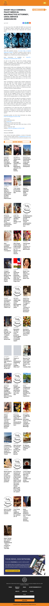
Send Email (9, 121)
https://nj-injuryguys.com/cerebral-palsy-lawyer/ (17, 58)
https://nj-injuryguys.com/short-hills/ (12, 116)
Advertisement (33, 587)
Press (24, 587)
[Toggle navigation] (44, 3)
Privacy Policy (17, 587)
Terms (10, 587)
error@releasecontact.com (25, 136)
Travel (32, 591)
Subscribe (24, 600)
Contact (38, 587)
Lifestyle (24, 591)
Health (17, 591)
